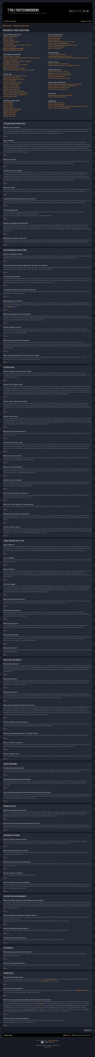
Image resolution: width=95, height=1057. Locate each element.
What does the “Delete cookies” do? (13, 50)
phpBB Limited (52, 979)
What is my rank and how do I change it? (15, 68)
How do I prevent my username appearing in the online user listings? (22, 58)
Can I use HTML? (8, 104)
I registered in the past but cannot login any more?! (17, 45)
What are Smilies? (8, 105)
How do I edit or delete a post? (12, 77)
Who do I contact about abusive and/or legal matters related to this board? (68, 106)
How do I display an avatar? (11, 66)
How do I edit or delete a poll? (11, 84)
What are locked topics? (10, 114)
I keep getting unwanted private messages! (59, 56)
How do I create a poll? (10, 81)
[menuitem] (14, 21)
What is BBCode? (8, 102)
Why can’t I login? (8, 43)
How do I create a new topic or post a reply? (15, 75)
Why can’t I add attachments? (12, 88)
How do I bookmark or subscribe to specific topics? (62, 86)
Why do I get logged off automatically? (14, 48)
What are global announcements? (12, 109)
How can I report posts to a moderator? (14, 91)
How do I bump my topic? (10, 96)
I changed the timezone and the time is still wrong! (17, 61)
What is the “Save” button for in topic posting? (16, 93)
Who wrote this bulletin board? (56, 102)
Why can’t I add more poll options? (13, 82)
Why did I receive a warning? (11, 89)
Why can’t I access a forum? (11, 86)
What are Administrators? (55, 36)
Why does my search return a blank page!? (59, 74)
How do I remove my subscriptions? (58, 89)
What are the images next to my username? (15, 64)
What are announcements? (11, 111)
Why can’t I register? (9, 40)
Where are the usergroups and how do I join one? (61, 41)
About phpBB (45, 981)
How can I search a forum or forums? (58, 71)
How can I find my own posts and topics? (59, 78)
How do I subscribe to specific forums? (58, 87)
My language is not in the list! (11, 63)
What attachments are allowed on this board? (60, 95)
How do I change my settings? (12, 56)
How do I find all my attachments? (57, 97)
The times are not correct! (10, 59)
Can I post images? (9, 107)
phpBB (9, 306)
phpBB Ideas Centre (83, 990)
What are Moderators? (54, 38)
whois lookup (40, 1003)
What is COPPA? (8, 38)
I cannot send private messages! (57, 54)
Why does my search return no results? (58, 73)
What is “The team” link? (55, 48)
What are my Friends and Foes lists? (58, 63)
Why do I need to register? (11, 36)
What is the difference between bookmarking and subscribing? (65, 84)
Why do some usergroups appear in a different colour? (62, 45)
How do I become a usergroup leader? (58, 43)
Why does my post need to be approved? (15, 94)
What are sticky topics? (10, 112)
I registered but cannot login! (11, 41)
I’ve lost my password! (10, 46)
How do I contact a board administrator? (59, 108)
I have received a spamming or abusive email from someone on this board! (68, 58)
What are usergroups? (54, 40)
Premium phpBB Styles (53, 1040)
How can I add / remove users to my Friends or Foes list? (63, 65)
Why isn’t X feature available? (56, 104)
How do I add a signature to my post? (14, 79)
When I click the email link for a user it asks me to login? (19, 70)
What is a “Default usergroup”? (56, 46)
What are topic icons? (9, 116)
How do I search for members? (56, 76)
